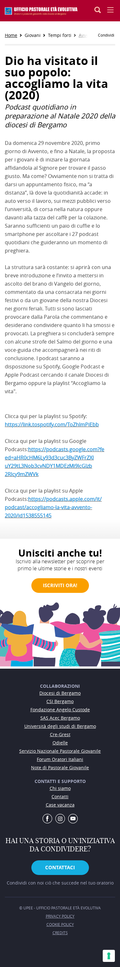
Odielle (60, 743)
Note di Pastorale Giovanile (60, 767)
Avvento (87, 35)
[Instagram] (60, 819)
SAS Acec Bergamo (60, 718)
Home (11, 35)
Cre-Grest (60, 734)
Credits (60, 932)
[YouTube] (73, 819)
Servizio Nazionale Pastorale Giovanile (60, 751)
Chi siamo (60, 788)
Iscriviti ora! (60, 585)
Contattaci (60, 867)
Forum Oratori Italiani (60, 759)
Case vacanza (60, 805)
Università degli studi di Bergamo (60, 726)
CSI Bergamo (60, 701)
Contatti (60, 796)
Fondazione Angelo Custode (60, 710)
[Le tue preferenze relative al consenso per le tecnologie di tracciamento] (109, 956)
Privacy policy (60, 916)
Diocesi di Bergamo (60, 693)
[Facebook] (47, 819)
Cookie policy (60, 924)
